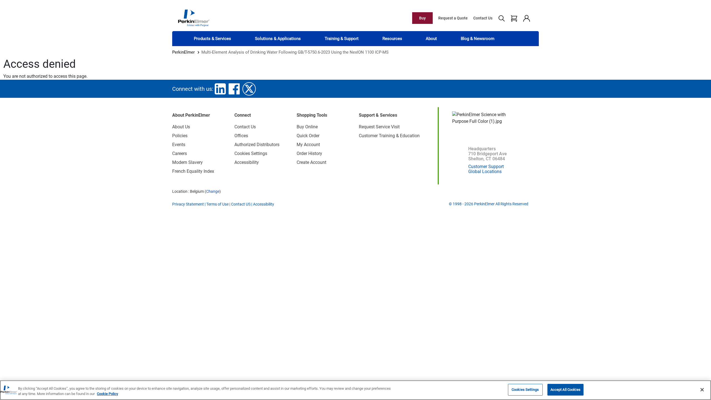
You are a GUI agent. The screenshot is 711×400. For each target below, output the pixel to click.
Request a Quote (453, 18)
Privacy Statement (188, 204)
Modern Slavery (187, 162)
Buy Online (307, 126)
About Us (181, 126)
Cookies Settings (525, 390)
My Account (308, 144)
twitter (249, 89)
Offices (241, 135)
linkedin (220, 88)
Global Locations (485, 171)
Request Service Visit (379, 126)
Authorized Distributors (256, 144)
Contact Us (482, 18)
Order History (309, 153)
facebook (234, 88)
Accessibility (246, 162)
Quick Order (308, 135)
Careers (179, 153)
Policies (179, 135)
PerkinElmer (183, 52)
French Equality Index (193, 171)
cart (513, 18)
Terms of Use (217, 204)
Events (178, 144)
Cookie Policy (107, 394)
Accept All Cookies (565, 390)
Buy (422, 18)
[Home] (194, 18)
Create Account (311, 162)
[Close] (702, 390)
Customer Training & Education (389, 135)
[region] (355, 390)
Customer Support (486, 166)
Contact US (241, 204)
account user (526, 18)
